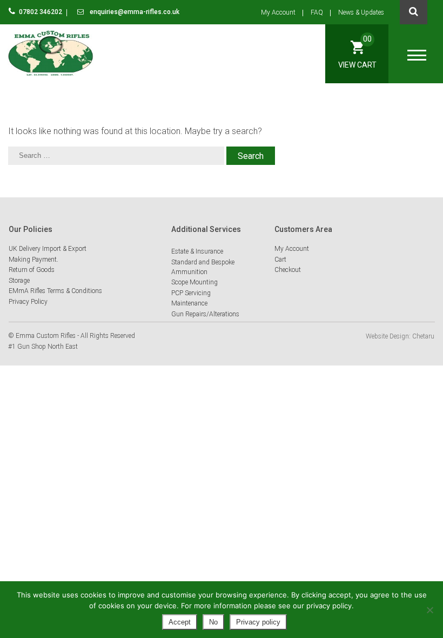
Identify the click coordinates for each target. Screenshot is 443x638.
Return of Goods (32, 270)
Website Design (387, 336)
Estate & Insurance (197, 251)
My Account (278, 12)
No (213, 622)
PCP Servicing (191, 293)
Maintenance (189, 303)
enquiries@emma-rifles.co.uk (133, 12)
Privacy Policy (28, 301)
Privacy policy (258, 622)
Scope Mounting (194, 282)
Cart (280, 259)
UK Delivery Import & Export (47, 248)
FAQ (317, 12)
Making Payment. (33, 259)
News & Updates (361, 12)
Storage (19, 280)
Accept (180, 622)
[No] (429, 609)
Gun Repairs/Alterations (205, 314)
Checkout (287, 270)
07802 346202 (41, 12)
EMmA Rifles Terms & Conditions (55, 291)
